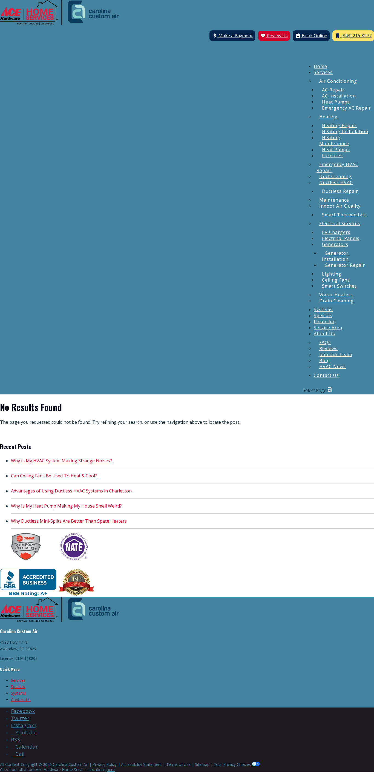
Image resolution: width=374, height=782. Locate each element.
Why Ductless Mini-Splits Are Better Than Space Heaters (69, 521)
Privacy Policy (105, 764)
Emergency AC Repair (346, 108)
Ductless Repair (340, 191)
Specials (323, 316)
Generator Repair (345, 265)
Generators (335, 244)
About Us (324, 334)
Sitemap (202, 764)
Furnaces (332, 156)
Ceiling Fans (336, 280)
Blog (324, 360)
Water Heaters (336, 295)
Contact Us (326, 375)
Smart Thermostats (344, 215)
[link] (23, 711)
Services (323, 72)
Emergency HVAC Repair (337, 167)
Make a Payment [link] (235, 36)
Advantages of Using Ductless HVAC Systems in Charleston (71, 491)
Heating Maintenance (334, 140)
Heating (328, 117)
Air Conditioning (338, 81)
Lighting (331, 274)
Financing (325, 322)
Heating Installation (345, 131)
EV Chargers (336, 232)
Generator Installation (335, 256)
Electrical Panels (340, 238)
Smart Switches (339, 286)
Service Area (328, 328)
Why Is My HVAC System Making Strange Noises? (61, 461)
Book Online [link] (314, 36)
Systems (323, 310)
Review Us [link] (277, 36)
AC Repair (333, 90)
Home (320, 66)
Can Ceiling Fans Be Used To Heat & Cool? (54, 476)
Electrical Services (339, 223)
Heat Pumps (336, 102)
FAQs (325, 342)
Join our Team (335, 354)
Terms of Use (178, 764)
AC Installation (339, 96)
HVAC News (332, 366)
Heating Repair (339, 125)
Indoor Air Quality (340, 206)
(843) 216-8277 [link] (356, 36)
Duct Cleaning (335, 176)
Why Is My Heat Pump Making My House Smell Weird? (66, 506)
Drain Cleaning (336, 301)
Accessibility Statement (141, 764)
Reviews (328, 348)
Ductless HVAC (336, 182)
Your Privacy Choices (232, 764)
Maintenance (334, 200)
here (111, 769)
